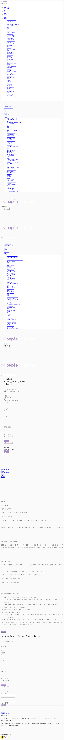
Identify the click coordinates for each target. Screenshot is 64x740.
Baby (5, 10)
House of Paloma (11, 57)
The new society (10, 91)
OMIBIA (8, 78)
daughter (9, 42)
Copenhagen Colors (11, 36)
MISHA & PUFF (10, 74)
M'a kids (9, 69)
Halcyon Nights (10, 53)
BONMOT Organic (11, 32)
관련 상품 (3, 477)
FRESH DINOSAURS (11, 49)
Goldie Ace (9, 52)
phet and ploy (10, 84)
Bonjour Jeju (6, 7)
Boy (8, 27)
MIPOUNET (9, 73)
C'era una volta (10, 35)
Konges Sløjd (10, 59)
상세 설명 (3, 471)
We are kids (9, 95)
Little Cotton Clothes (11, 63)
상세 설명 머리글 (5, 469)
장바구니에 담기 (5, 686)
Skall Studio (9, 85)
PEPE (8, 83)
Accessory (6, 15)
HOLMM (9, 56)
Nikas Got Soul (10, 77)
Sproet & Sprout (10, 87)
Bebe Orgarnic (10, 29)
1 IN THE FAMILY (11, 21)
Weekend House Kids (12, 97)
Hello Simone (10, 55)
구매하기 (3, 631)
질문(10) (3, 475)
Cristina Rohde (10, 39)
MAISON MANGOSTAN (12, 71)
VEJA (8, 92)
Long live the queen (11, 66)
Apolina (8, 22)
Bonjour (9, 31)
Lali (7, 60)
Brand (5, 18)
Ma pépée (9, 70)
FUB (8, 50)
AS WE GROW (10, 25)
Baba (8, 28)
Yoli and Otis (10, 94)
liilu (7, 62)
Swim (5, 13)
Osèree (8, 80)
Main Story (9, 67)
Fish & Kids (9, 45)
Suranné (9, 88)
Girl (4, 11)
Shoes (5, 14)
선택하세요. (7, 408)
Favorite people (10, 43)
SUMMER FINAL (7, 8)
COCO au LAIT (10, 38)
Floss (8, 46)
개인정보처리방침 (5, 713)
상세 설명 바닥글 (5, 472)
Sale (5, 17)
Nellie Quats (9, 76)
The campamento (11, 90)
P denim (9, 81)
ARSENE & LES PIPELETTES (13, 24)
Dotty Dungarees (11, 41)
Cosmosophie (10, 34)
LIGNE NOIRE (10, 64)
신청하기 (3, 704)
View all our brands (11, 20)
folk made (9, 48)
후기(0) (2, 474)
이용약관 (3, 712)
